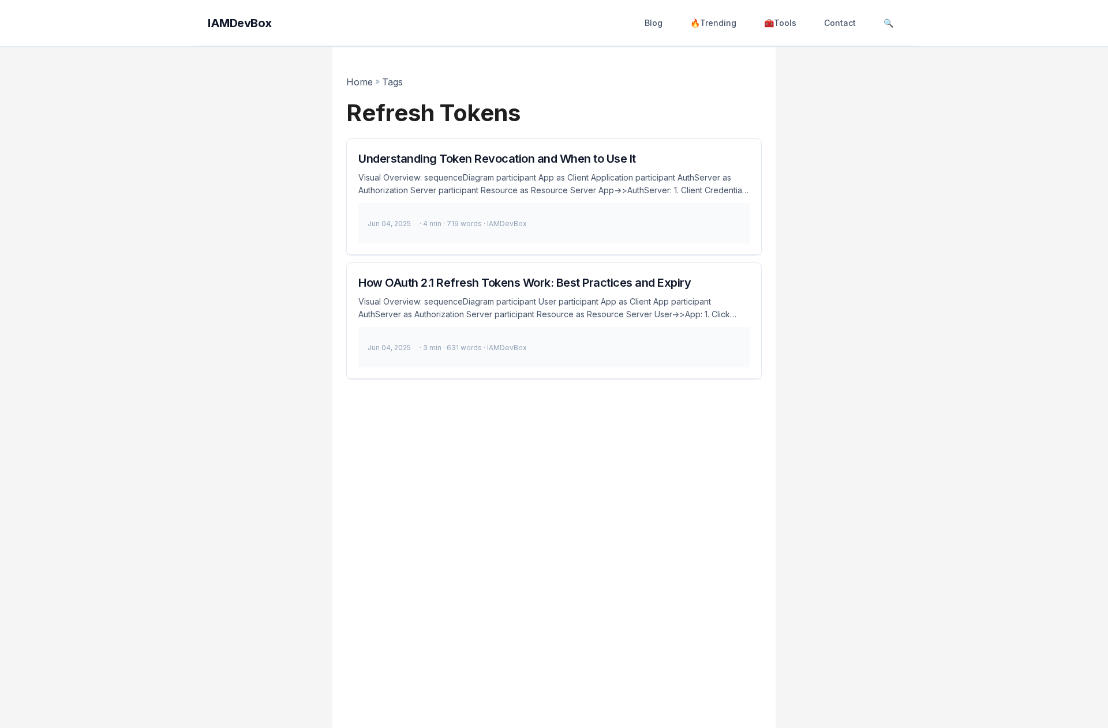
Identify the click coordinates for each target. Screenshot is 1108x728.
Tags (392, 82)
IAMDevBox (240, 23)
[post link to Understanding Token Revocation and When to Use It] (554, 197)
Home (359, 82)
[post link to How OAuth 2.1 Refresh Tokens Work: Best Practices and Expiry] (554, 321)
